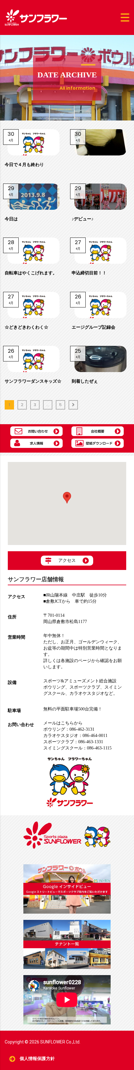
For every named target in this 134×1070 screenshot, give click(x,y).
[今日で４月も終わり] (33, 142)
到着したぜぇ (85, 381)
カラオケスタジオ (86, 693)
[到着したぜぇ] (100, 359)
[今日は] (33, 197)
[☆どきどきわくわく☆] (33, 305)
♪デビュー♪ (82, 219)
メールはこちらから (63, 723)
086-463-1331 (73, 741)
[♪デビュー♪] (100, 197)
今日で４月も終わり (24, 164)
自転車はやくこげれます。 (31, 273)
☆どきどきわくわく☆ (26, 327)
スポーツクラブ (84, 687)
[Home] (36, 17)
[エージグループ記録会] (100, 305)
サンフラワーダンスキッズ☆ (33, 381)
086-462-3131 (68, 729)
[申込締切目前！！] (100, 251)
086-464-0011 (75, 735)
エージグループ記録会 (93, 327)
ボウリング (54, 687)
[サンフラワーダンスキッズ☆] (33, 359)
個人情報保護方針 (37, 1058)
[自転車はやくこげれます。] (33, 251)
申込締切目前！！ (89, 273)
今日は (11, 219)
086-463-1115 (77, 748)
